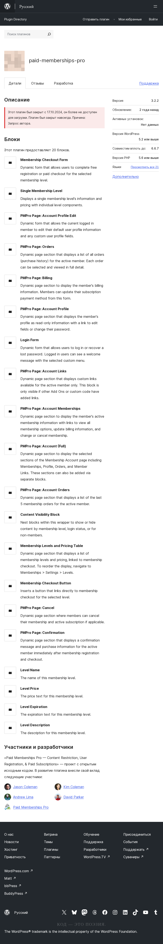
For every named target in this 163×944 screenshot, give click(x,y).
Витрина (51, 834)
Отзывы (37, 83)
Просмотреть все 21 (145, 167)
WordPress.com (18, 871)
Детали (15, 83)
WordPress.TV (97, 857)
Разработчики (95, 849)
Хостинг (11, 849)
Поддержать (136, 849)
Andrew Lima (23, 797)
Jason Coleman (25, 787)
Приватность (15, 857)
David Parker (73, 797)
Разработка (63, 83)
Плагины (51, 849)
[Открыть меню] (156, 6)
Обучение (91, 834)
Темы (48, 842)
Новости (11, 842)
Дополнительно (125, 176)
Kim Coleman (73, 787)
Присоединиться (137, 834)
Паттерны (52, 857)
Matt (10, 878)
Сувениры (133, 857)
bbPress (12, 886)
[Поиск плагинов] (49, 34)
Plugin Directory (15, 19)
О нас (9, 834)
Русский (21, 912)
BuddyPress (15, 893)
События (130, 842)
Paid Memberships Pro (31, 807)
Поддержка (149, 83)
